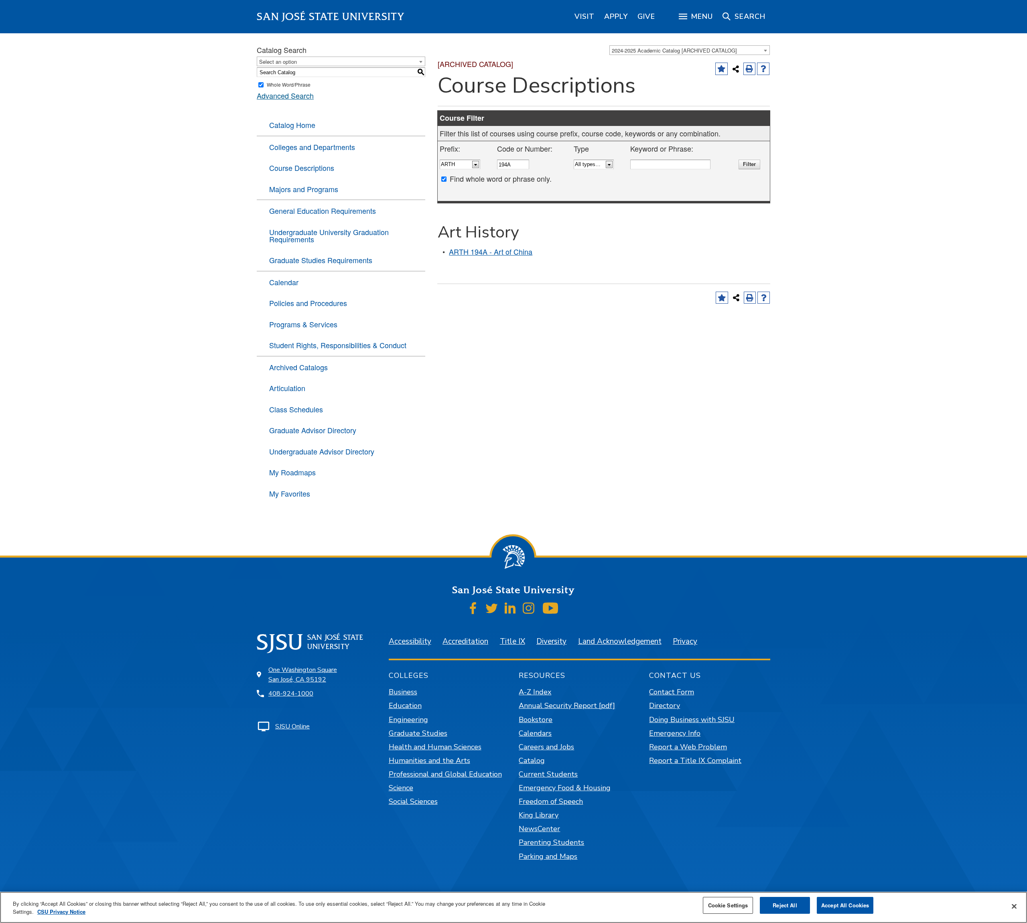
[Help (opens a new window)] (763, 69)
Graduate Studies (418, 733)
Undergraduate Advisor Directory (321, 451)
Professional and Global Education (445, 774)
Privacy (685, 641)
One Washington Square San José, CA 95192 (302, 674)
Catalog (532, 760)
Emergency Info (674, 733)
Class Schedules (296, 409)
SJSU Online (292, 726)
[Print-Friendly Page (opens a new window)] (749, 69)
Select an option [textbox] (278, 61)
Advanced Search (285, 95)
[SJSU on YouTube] (550, 608)
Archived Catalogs (298, 367)
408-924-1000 (290, 693)
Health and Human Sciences (435, 747)
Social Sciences (413, 801)
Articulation (287, 388)
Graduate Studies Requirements (320, 260)
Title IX (512, 641)
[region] (584, 16)
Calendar (283, 282)
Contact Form (671, 692)
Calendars (535, 733)
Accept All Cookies (845, 905)
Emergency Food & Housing (565, 788)
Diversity (551, 641)
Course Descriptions (301, 167)
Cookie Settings (728, 905)
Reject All (785, 905)
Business (403, 692)
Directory (664, 705)
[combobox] (689, 50)
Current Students (548, 774)
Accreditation (465, 641)
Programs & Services (303, 324)
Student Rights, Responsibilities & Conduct (337, 345)
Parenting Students (551, 842)
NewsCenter (539, 829)
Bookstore (535, 719)
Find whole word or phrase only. (501, 178)
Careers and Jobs (546, 747)
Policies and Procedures (308, 303)
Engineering (408, 719)
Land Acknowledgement (620, 641)
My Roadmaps (292, 472)
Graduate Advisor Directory (312, 430)
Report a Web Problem (688, 747)
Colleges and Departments (312, 147)
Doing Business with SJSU (692, 719)
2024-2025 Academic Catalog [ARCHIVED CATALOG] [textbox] (674, 50)
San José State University (331, 16)
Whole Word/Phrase (289, 84)
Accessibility (410, 641)
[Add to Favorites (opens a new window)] (721, 69)
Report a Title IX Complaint (695, 760)
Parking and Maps (548, 856)
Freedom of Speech (551, 801)
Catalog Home (292, 125)
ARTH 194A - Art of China (490, 251)
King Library (538, 815)
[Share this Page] (735, 69)
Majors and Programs (303, 189)
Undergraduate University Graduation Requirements (329, 235)
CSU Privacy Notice (61, 911)
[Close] (1014, 906)
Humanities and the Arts (429, 760)
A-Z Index (535, 692)
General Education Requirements (322, 210)
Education (405, 705)
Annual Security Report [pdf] (567, 705)
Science (401, 788)
